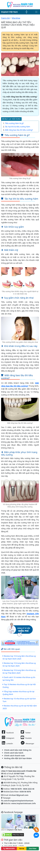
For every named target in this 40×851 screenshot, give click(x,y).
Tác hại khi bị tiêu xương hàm (17, 126)
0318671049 (19, 773)
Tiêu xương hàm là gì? (14, 123)
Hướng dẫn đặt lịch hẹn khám (18, 758)
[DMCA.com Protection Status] (12, 834)
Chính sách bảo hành (13, 753)
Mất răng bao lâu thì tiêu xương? (19, 130)
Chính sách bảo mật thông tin (17, 750)
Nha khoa (16, 18)
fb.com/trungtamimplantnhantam (17, 800)
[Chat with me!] (36, 831)
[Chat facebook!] (36, 836)
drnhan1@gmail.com (18, 795)
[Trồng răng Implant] (20, 4)
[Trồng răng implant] (20, 721)
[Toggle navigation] (36, 12)
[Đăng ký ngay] (20, 629)
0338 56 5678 (25, 791)
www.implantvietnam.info (23, 803)
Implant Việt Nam (9, 12)
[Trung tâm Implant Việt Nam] (20, 643)
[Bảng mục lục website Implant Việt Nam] (26, 11)
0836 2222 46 (28, 789)
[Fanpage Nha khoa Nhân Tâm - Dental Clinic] (20, 821)
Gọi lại (21, 848)
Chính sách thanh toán (14, 755)
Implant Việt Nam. (14, 830)
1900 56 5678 (16, 789)
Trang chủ (5, 18)
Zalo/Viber (32, 848)
